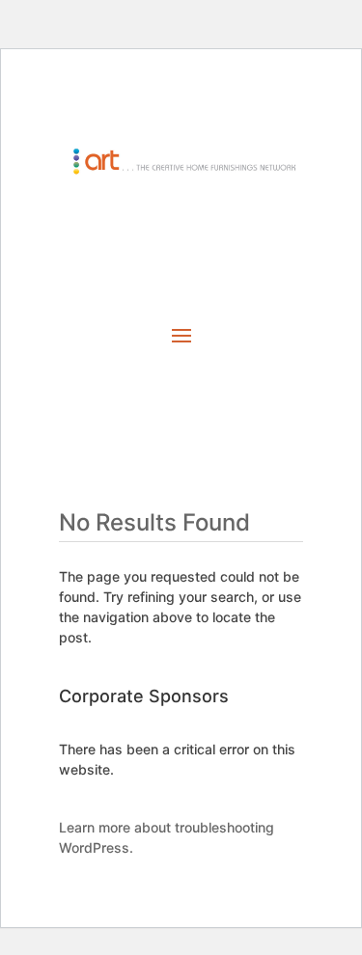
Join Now (181, 236)
